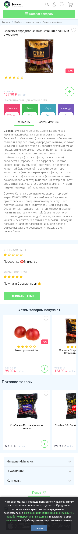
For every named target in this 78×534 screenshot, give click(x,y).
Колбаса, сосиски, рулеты (26, 22)
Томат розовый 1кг (26, 350)
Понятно (39, 528)
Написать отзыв (22, 296)
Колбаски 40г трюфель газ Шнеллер (26, 427)
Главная (6, 22)
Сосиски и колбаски (52, 22)
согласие (11, 520)
